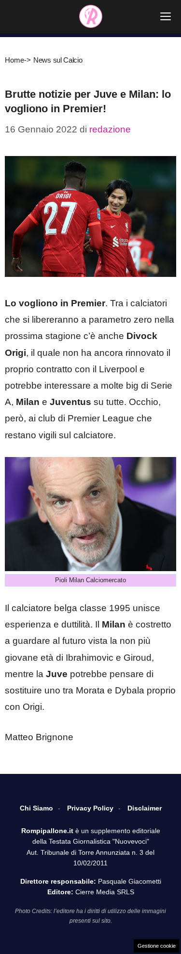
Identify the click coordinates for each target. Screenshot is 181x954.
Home (14, 60)
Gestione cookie (157, 946)
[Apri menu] (165, 16)
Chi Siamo (36, 808)
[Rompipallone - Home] (90, 16)
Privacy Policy (90, 808)
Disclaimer (144, 808)
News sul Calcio (58, 60)
